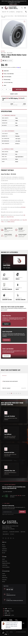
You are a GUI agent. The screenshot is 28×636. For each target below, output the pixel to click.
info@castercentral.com (10, 595)
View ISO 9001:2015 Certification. (8, 528)
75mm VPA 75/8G (10, 217)
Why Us (3, 544)
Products (4, 546)
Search (3, 559)
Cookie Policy (4, 565)
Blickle (3, 51)
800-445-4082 (9, 589)
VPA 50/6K (23, 207)
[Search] (26, 11)
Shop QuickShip (8, 491)
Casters (3, 573)
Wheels (3, 581)
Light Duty (4, 575)
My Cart (3, 552)
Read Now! (6, 324)
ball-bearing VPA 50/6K (14, 220)
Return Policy (4, 561)
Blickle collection (11, 221)
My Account (4, 550)
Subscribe (22, 511)
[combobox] (14, 11)
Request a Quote (14, 93)
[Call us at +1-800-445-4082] (22, 7)
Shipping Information (6, 563)
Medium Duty (4, 577)
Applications (4, 548)
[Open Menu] (2, 8)
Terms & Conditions (5, 567)
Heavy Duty (4, 579)
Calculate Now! (6, 340)
